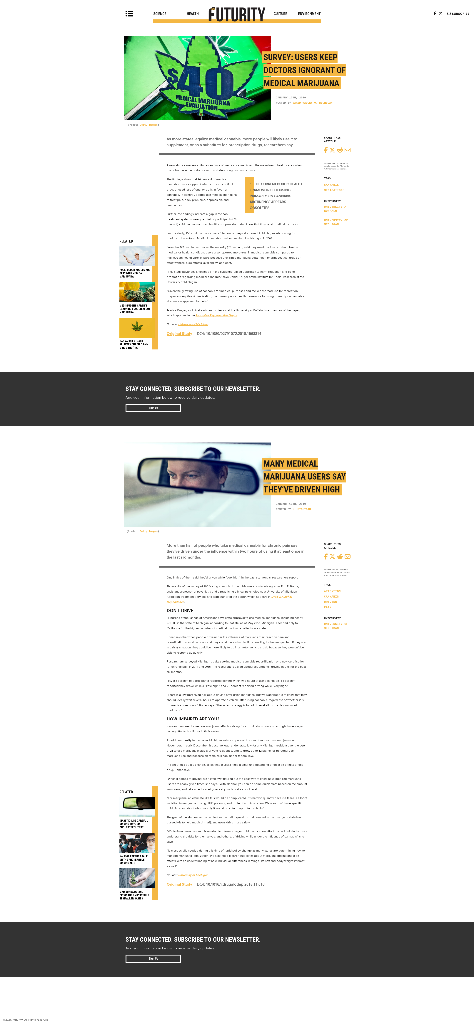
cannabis (331, 185)
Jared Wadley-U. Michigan (313, 103)
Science (159, 13)
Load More (237, 990)
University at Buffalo (336, 209)
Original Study (179, 333)
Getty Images (149, 124)
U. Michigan (302, 509)
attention (332, 591)
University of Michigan (336, 222)
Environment (309, 13)
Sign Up (153, 408)
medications (334, 190)
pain (327, 607)
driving (330, 602)
